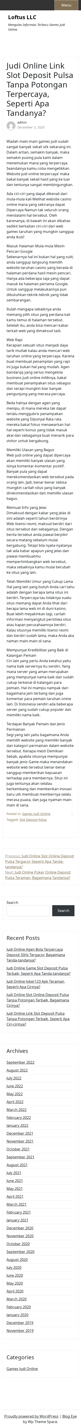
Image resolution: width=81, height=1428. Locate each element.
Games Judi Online (36, 814)
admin (22, 122)
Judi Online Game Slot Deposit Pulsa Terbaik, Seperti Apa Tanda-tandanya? (38, 971)
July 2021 (14, 1172)
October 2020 (18, 1243)
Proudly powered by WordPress (31, 1416)
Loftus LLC (22, 17)
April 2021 (15, 1196)
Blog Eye (69, 1416)
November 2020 (20, 1235)
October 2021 (18, 1149)
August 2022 (17, 1070)
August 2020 (17, 1259)
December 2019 (20, 1322)
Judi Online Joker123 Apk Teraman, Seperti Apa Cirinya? (36, 984)
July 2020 (14, 1267)
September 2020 (20, 1251)
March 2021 (17, 1204)
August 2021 (17, 1164)
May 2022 (15, 1093)
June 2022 (15, 1086)
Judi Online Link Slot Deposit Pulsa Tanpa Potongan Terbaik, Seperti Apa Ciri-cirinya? (38, 1019)
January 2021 (17, 1220)
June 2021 (15, 1180)
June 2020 (15, 1275)
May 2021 (15, 1188)
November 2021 (20, 1141)
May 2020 (15, 1283)
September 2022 (20, 1062)
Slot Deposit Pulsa (33, 819)
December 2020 (20, 1228)
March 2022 (17, 1109)
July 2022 (14, 1078)
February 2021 (19, 1212)
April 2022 (15, 1101)
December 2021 (20, 1133)
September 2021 (20, 1157)
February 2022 (19, 1117)
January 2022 (17, 1125)
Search (12, 902)
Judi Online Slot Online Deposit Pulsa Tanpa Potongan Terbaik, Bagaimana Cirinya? (38, 1000)
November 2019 (20, 1330)
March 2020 (17, 1299)
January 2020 (17, 1314)
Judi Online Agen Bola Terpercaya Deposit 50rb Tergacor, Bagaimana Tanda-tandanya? (36, 955)
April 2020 (15, 1291)
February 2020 (19, 1306)
